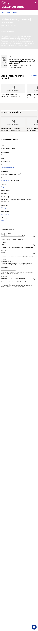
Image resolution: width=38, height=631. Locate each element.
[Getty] (5, 3)
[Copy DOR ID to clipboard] (34, 253)
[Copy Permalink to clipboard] (34, 279)
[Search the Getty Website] (36, 3)
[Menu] (34, 627)
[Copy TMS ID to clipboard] (34, 245)
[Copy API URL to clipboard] (34, 236)
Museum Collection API (18, 239)
